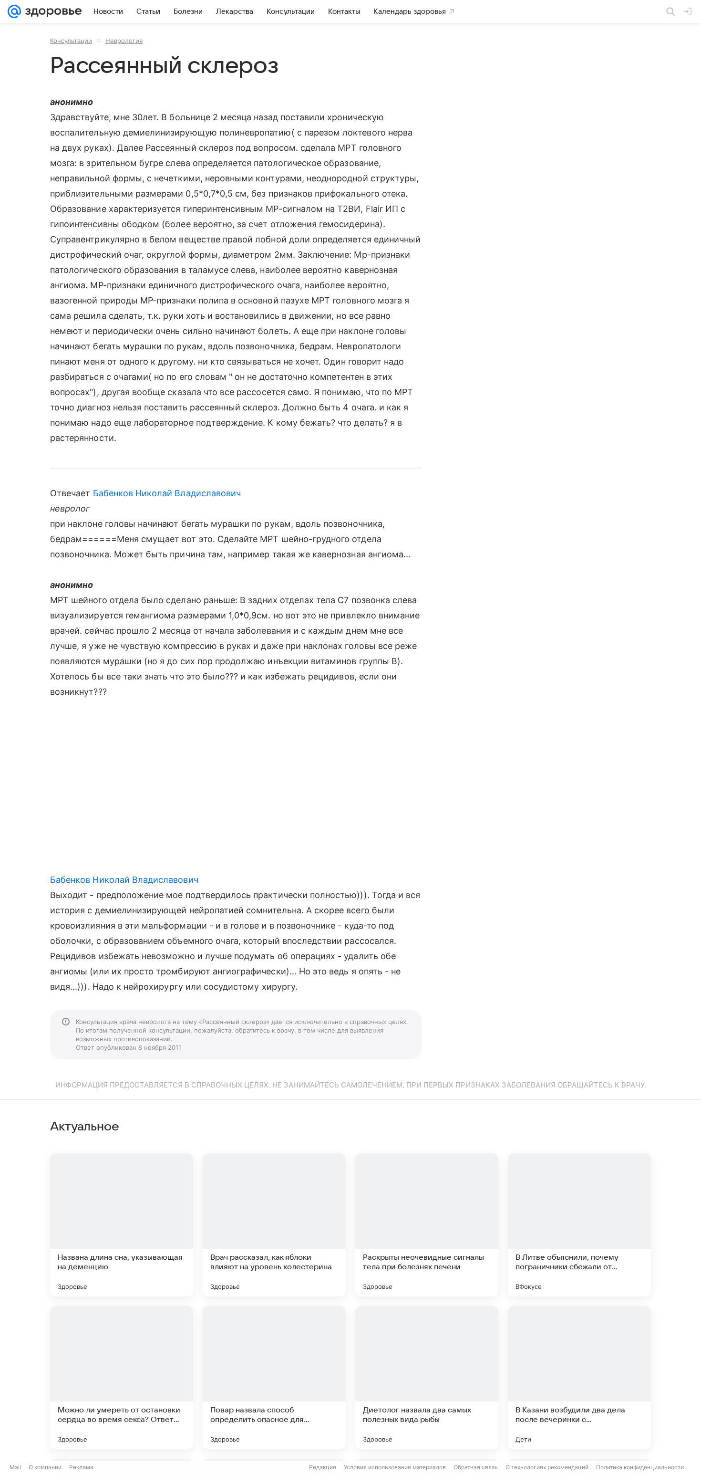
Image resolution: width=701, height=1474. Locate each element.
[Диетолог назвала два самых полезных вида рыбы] (426, 1377)
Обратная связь (476, 1467)
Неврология (124, 40)
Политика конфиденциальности (640, 1467)
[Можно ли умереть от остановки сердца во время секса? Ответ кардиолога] (121, 1377)
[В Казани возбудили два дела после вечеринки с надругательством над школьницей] (579, 1377)
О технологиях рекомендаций (546, 1467)
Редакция (322, 1467)
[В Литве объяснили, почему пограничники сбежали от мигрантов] (579, 1224)
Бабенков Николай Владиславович (167, 493)
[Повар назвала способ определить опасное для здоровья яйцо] (274, 1377)
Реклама (81, 1467)
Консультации (71, 40)
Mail (15, 1467)
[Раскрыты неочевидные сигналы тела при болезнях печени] (426, 1224)
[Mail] (14, 11)
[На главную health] (51, 11)
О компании (45, 1467)
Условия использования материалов (395, 1467)
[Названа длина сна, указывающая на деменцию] (121, 1224)
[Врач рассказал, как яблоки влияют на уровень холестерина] (274, 1224)
